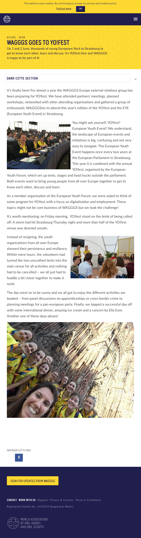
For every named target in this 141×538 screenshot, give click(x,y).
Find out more (63, 8)
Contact (12, 500)
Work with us (27, 500)
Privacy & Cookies (62, 500)
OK (80, 9)
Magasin (42, 500)
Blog (22, 37)
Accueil (11, 37)
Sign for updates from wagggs (32, 481)
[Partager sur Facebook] (19, 458)
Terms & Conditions (88, 500)
